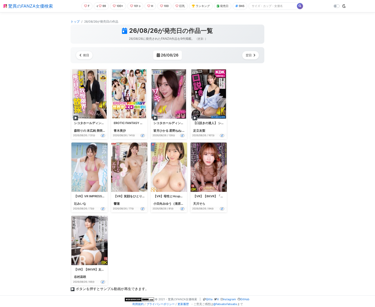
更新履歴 (183, 304)
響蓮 (117, 203)
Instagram (229, 299)
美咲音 (101, 130)
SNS (241, 6)
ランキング (203, 6)
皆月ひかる (161, 130)
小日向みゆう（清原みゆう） (173, 203)
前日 (86, 55)
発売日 (224, 6)
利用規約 (138, 304)
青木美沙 (120, 130)
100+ (120, 6)
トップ (75, 21)
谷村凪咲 (80, 277)
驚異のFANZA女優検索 (30, 6)
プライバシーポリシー (160, 304)
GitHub (244, 299)
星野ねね (175, 130)
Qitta (209, 299)
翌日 (249, 55)
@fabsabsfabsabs (225, 304)
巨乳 (182, 6)
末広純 (91, 130)
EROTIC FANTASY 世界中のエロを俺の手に (143, 123)
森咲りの (80, 130)
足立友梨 (199, 130)
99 (104, 6)
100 (166, 6)
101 (136, 6)
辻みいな (80, 203)
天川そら (199, 203)
